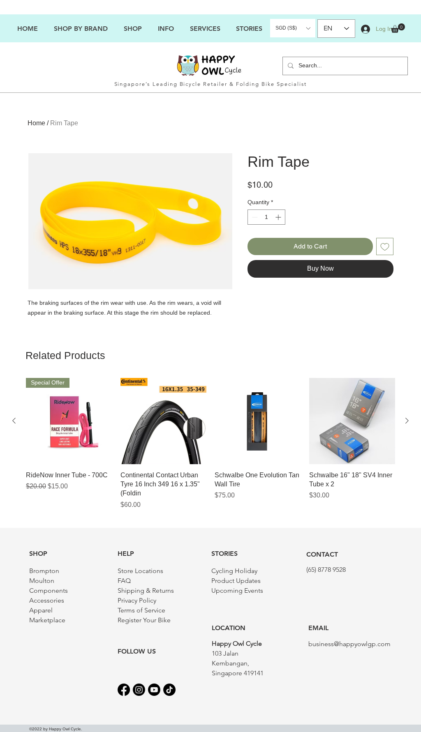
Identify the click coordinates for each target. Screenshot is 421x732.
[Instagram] (139, 690)
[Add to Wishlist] (384, 246)
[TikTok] (169, 690)
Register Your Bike (144, 620)
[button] (166, 29)
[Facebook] (124, 690)
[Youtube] (154, 690)
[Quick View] (163, 421)
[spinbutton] (266, 217)
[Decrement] (254, 217)
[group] (210, 444)
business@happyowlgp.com (349, 644)
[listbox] (292, 28)
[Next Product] (407, 421)
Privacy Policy (137, 600)
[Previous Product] (14, 421)
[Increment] (279, 217)
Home (36, 123)
